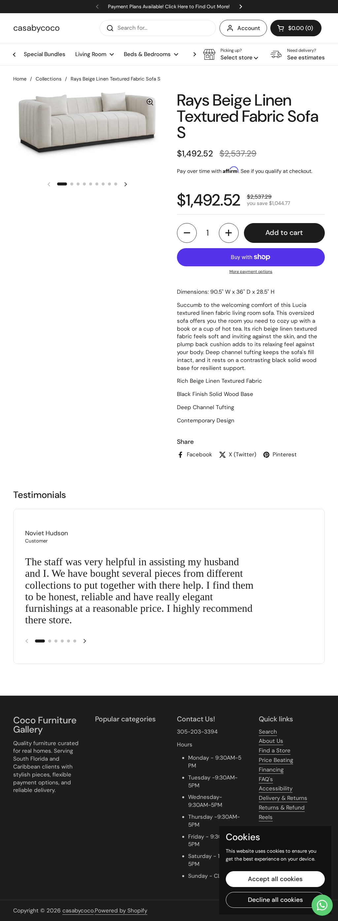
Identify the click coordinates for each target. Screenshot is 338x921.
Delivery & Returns (283, 798)
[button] (295, 28)
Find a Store (274, 750)
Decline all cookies (275, 900)
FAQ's (266, 779)
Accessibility (275, 788)
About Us (271, 740)
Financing (271, 769)
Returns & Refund (282, 807)
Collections (48, 79)
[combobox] (158, 28)
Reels (266, 817)
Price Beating (276, 760)
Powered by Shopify (121, 910)
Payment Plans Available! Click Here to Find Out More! (169, 6)
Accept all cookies (275, 879)
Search (268, 731)
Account (248, 28)
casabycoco (36, 28)
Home (19, 79)
